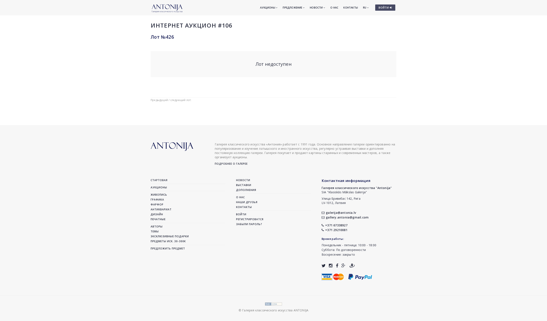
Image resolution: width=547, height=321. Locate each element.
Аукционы (268, 7)
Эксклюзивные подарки (170, 236)
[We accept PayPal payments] (360, 276)
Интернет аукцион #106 (191, 25)
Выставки (243, 185)
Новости (316, 7)
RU (365, 7)
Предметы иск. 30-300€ (168, 241)
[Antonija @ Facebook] (337, 265)
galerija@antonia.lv (341, 213)
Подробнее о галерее (231, 164)
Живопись (159, 194)
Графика (157, 199)
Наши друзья (246, 202)
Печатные (158, 219)
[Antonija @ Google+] (343, 265)
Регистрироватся (249, 219)
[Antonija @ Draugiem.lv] (352, 265)
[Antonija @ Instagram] (330, 265)
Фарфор (157, 204)
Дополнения (246, 190)
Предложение (293, 7)
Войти (241, 214)
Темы (155, 231)
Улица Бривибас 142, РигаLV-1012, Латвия (341, 200)
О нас (334, 7)
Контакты (350, 7)
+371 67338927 (336, 225)
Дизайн (157, 214)
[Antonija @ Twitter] (324, 265)
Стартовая (159, 180)
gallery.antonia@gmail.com (347, 217)
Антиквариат (161, 209)
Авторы (157, 226)
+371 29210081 (336, 230)
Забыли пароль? (249, 224)
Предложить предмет (168, 248)
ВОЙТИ (384, 7)
